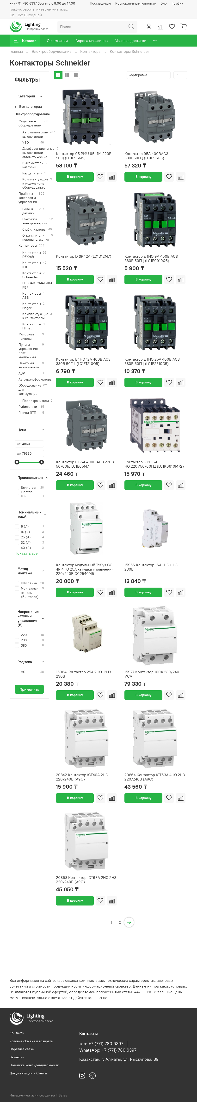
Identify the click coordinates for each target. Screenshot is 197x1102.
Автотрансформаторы (35, 379)
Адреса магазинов (91, 40)
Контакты (17, 1033)
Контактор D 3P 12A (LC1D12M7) (83, 256)
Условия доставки (130, 40)
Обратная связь (22, 1049)
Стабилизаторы (34, 229)
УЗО (25, 143)
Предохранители (35, 401)
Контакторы (90, 51)
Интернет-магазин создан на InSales (38, 1095)
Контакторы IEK (31, 265)
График (177, 3)
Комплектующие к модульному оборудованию (35, 183)
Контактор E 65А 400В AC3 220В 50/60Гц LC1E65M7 (85, 464)
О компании (57, 40)
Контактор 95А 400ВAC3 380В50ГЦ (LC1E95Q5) (146, 155)
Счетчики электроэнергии (35, 221)
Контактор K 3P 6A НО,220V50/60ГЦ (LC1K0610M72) (154, 464)
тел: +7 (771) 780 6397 (101, 1043)
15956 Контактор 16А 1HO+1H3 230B (151, 567)
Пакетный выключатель (28, 365)
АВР (21, 373)
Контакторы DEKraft (31, 255)
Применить (29, 689)
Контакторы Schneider (31, 275)
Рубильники (27, 407)
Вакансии (17, 1057)
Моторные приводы (26, 336)
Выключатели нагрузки (32, 165)
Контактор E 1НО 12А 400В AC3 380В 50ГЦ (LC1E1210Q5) (83, 361)
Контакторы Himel (31, 326)
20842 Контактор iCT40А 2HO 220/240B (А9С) (82, 776)
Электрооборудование (51, 51)
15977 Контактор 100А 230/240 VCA (151, 674)
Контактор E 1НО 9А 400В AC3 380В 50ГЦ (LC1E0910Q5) (151, 258)
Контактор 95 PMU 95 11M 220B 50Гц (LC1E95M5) (83, 155)
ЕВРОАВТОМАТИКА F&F (37, 285)
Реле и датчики (28, 211)
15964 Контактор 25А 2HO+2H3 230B (83, 674)
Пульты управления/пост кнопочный (28, 351)
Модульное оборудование (29, 123)
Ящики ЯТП (27, 413)
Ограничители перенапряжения (35, 237)
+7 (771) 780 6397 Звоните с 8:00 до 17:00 (42, 3)
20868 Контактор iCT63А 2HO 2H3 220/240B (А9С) (86, 879)
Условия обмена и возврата (31, 1041)
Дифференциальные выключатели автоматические (38, 153)
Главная (16, 51)
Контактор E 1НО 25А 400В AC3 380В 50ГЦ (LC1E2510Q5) (152, 361)
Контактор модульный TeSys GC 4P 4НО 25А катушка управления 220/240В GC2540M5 (84, 569)
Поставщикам (100, 3)
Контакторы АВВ (31, 296)
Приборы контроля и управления (27, 198)
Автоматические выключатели (35, 134)
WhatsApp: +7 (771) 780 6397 (107, 1050)
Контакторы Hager (31, 306)
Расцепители (32, 173)
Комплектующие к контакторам (35, 316)
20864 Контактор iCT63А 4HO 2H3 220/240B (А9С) (154, 776)
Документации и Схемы (28, 1073)
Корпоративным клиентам (135, 3)
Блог (164, 3)
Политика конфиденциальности (34, 1065)
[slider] (17, 462)
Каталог (29, 40)
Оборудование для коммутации (29, 389)
